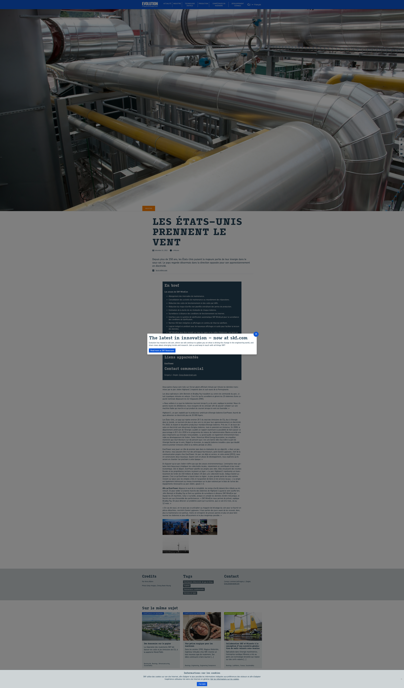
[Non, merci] (401, 679)
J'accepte (202, 684)
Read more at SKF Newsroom (162, 350)
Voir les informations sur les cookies (224, 679)
